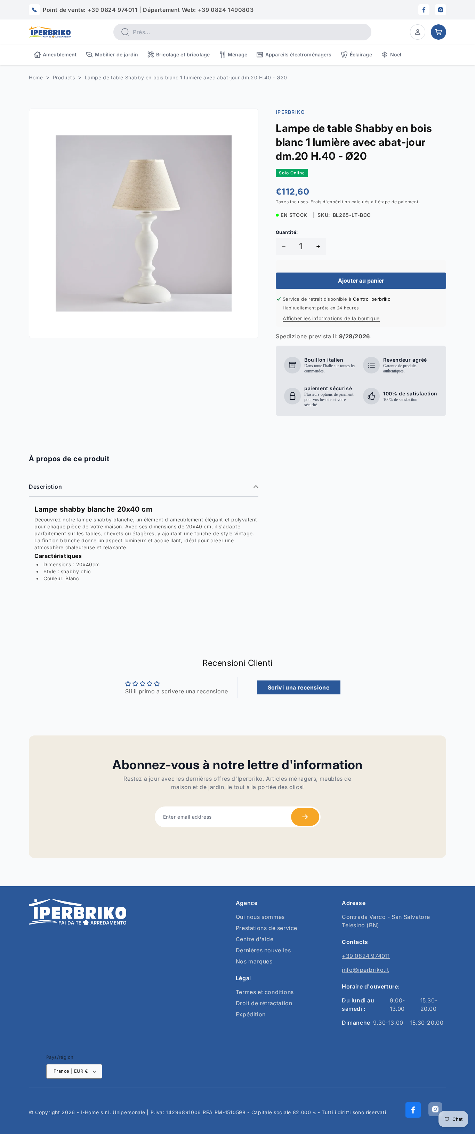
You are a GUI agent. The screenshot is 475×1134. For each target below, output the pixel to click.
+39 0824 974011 (366, 955)
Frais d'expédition (330, 201)
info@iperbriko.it (365, 969)
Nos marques (254, 961)
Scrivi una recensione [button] (299, 687)
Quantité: (287, 232)
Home (36, 77)
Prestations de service (266, 927)
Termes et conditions (265, 992)
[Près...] (124, 31)
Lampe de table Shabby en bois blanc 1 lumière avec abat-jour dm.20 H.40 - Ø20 (186, 77)
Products (64, 77)
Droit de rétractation (264, 1003)
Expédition (251, 1014)
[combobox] (242, 32)
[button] (417, 32)
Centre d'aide (255, 939)
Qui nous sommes (260, 916)
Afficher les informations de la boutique (331, 318)
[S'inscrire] (305, 817)
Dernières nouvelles (263, 950)
